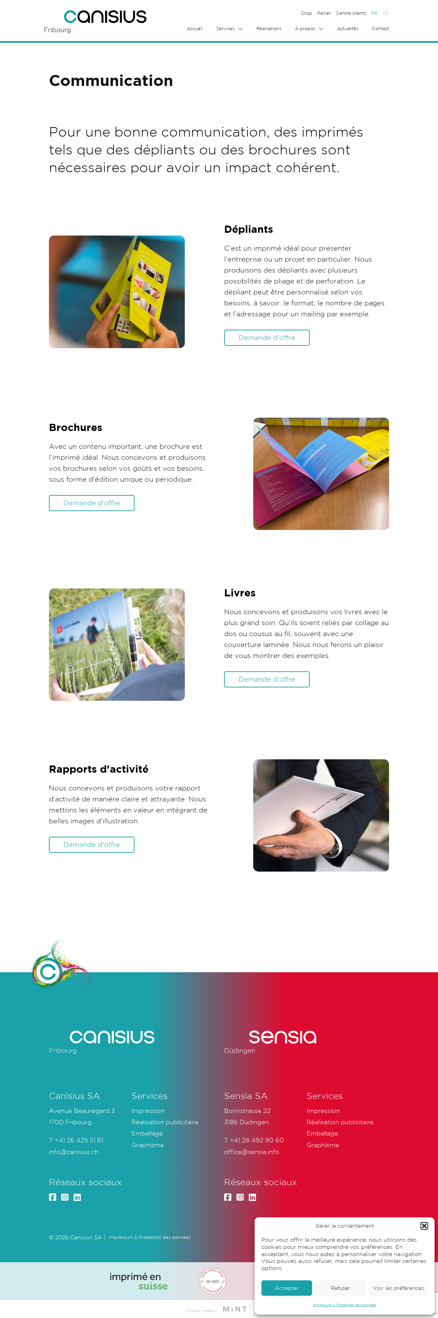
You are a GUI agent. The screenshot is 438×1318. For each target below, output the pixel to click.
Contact (380, 28)
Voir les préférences (398, 1288)
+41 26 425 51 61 (79, 1140)
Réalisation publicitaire (164, 1121)
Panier (324, 13)
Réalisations (268, 28)
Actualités (347, 28)
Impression (148, 1110)
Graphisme (147, 1144)
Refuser (340, 1288)
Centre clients (351, 13)
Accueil (195, 28)
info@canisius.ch (74, 1151)
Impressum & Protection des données (344, 1305)
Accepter (287, 1288)
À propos (305, 28)
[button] (424, 1225)
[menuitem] (374, 13)
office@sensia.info (251, 1151)
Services (225, 28)
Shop (306, 13)
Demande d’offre (267, 337)
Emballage (147, 1133)
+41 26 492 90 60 (257, 1140)
